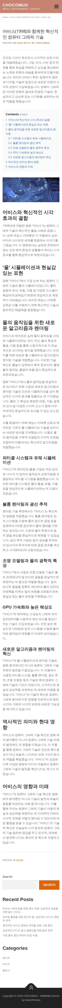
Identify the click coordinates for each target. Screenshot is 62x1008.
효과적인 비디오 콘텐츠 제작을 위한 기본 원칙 (28, 925)
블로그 (6, 970)
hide (24, 114)
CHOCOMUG (15, 5)
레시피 (6, 957)
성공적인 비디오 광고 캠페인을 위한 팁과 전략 (28, 930)
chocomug (42, 42)
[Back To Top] (31, 988)
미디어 (19, 860)
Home (5, 17)
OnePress (45, 995)
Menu (56, 6)
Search (7, 877)
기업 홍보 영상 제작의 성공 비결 (20, 935)
